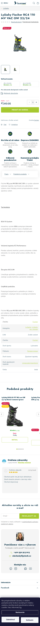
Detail (15, 440)
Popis (7, 174)
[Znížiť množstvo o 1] (29, 102)
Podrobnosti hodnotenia (30, 22)
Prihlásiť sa (29, 516)
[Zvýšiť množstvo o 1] (36, 102)
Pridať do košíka (20, 110)
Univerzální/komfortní (30, 363)
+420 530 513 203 (22, 552)
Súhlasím (29, 620)
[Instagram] (15, 568)
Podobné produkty (20, 174)
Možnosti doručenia (11, 93)
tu (21, 607)
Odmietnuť (10, 620)
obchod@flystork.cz (21, 556)
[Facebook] (11, 568)
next (38, 414)
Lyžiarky (28, 327)
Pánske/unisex (32, 351)
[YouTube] (30, 568)
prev (1, 414)
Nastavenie (20, 612)
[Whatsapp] (25, 568)
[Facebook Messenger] (20, 568)
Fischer (36, 120)
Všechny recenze (24, 462)
